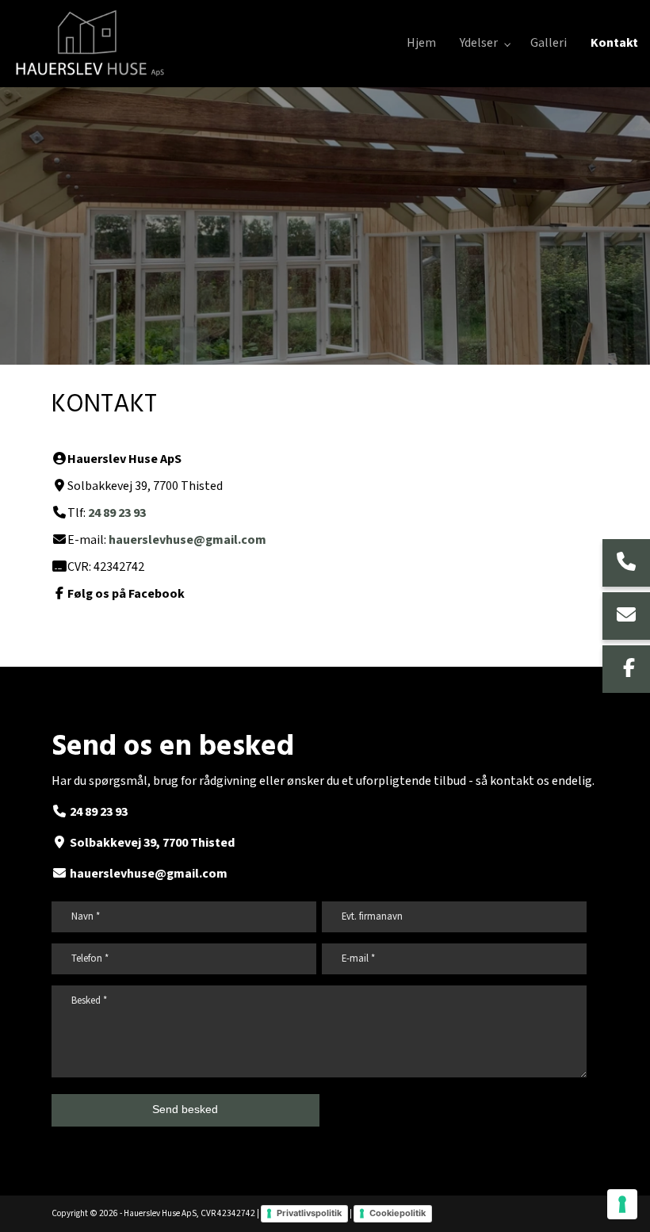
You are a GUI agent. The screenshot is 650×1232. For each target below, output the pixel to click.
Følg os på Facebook (126, 594)
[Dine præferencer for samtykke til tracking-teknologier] (622, 1204)
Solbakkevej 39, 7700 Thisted (152, 843)
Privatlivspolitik (309, 1213)
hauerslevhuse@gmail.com (187, 540)
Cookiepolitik (397, 1213)
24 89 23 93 (117, 513)
